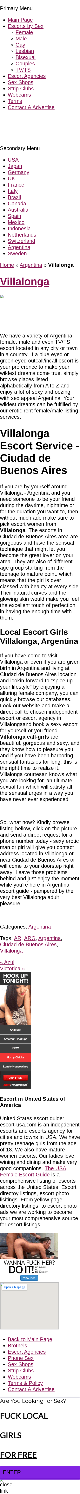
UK (11, 178)
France (16, 185)
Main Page (20, 20)
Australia (18, 210)
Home (7, 265)
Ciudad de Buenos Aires (28, 944)
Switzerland (21, 241)
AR (17, 938)
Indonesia (19, 228)
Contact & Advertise (31, 107)
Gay (20, 45)
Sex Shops (20, 82)
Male (21, 39)
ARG (30, 938)
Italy (13, 191)
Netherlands (22, 235)
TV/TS (23, 70)
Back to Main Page (30, 1339)
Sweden (17, 253)
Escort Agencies (27, 76)
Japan (15, 166)
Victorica (12, 968)
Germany (18, 172)
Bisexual (26, 57)
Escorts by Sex (25, 26)
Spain (14, 216)
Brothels (17, 1346)
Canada (17, 203)
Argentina (19, 247)
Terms (15, 101)
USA (13, 160)
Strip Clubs (21, 88)
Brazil (14, 197)
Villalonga (24, 282)
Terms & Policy (25, 1383)
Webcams (19, 95)
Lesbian (25, 51)
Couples (25, 64)
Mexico (16, 222)
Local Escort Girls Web (27, 119)
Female (24, 32)
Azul (7, 962)
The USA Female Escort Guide (33, 1171)
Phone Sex (21, 1358)
